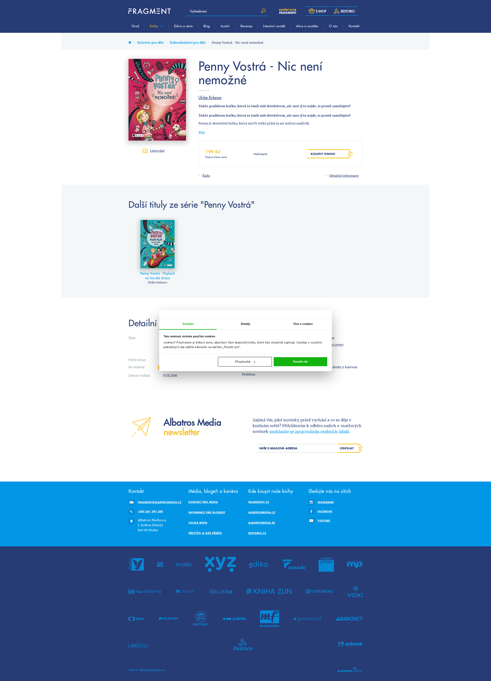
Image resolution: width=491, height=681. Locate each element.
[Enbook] (350, 644)
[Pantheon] (200, 619)
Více (202, 132)
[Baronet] (349, 619)
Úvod (135, 26)
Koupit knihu (323, 154)
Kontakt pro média (203, 502)
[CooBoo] (160, 564)
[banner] (150, 11)
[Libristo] (138, 644)
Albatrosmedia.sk (261, 523)
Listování (157, 151)
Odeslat (347, 448)
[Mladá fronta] (269, 619)
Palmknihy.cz (258, 502)
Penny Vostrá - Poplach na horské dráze (157, 275)
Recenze (246, 26)
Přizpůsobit (242, 361)
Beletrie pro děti (150, 42)
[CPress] (185, 591)
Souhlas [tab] (188, 323)
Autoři (225, 26)
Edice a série (183, 26)
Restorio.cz (257, 533)
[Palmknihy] (168, 619)
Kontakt (354, 26)
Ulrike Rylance (210, 97)
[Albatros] (136, 564)
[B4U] (145, 591)
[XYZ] (220, 564)
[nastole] (294, 564)
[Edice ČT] (136, 619)
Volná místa (198, 523)
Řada (206, 176)
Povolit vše (300, 361)
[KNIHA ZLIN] (269, 591)
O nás (333, 26)
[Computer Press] (326, 564)
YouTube (324, 520)
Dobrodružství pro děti (188, 42)
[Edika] (259, 564)
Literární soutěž (274, 26)
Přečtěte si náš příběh (205, 533)
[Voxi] (354, 591)
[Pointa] (234, 619)
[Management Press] (354, 564)
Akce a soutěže (307, 26)
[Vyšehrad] (319, 591)
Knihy (154, 26)
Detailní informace (344, 176)
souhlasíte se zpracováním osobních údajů (309, 431)
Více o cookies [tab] (303, 323)
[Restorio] (243, 644)
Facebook (325, 511)
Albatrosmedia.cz (261, 512)
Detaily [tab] (245, 323)
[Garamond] (307, 619)
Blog (206, 26)
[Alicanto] (220, 591)
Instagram (326, 502)
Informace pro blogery (207, 512)
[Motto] (184, 564)
